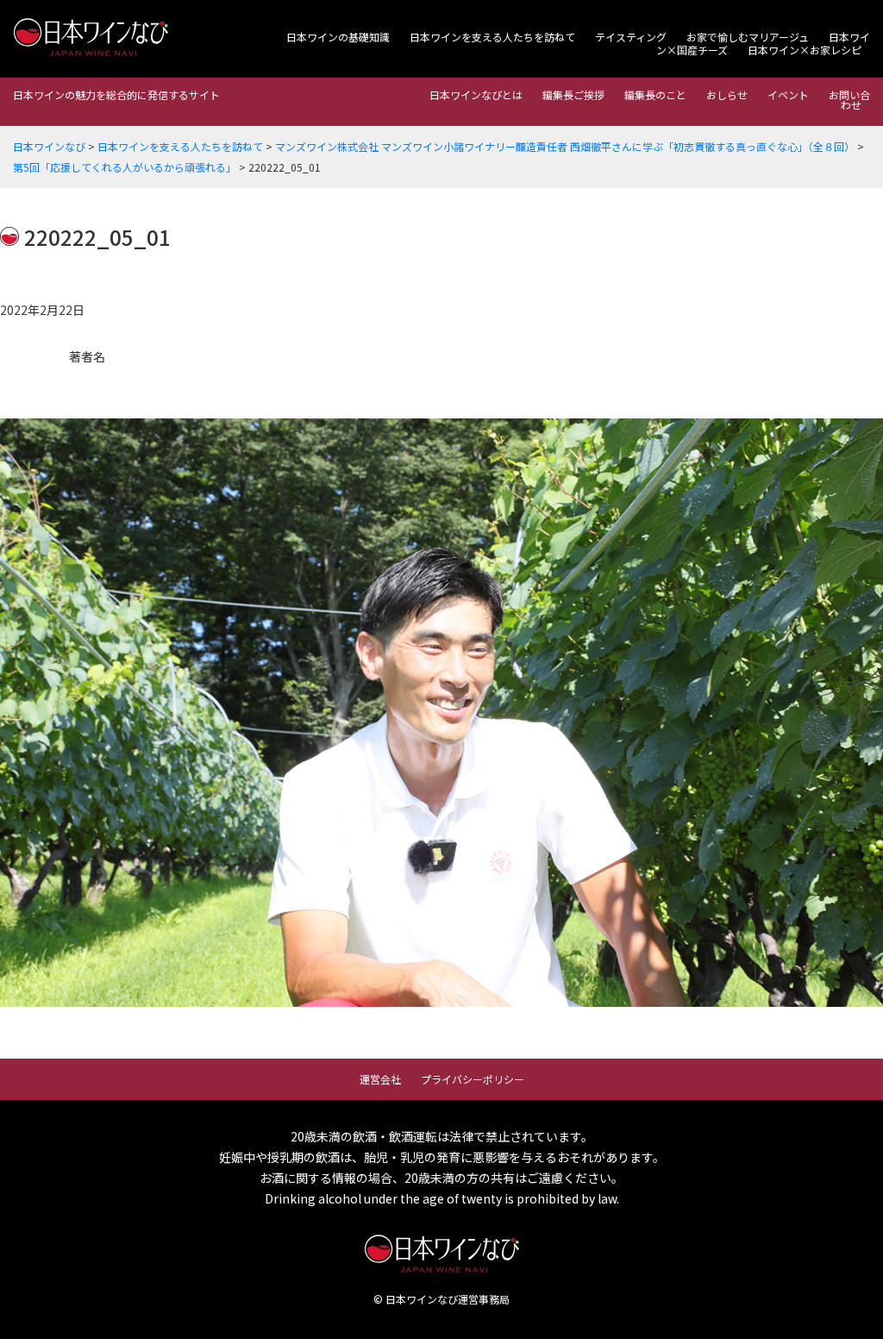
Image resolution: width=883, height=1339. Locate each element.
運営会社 (380, 1079)
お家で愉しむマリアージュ (747, 36)
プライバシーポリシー (472, 1079)
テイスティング (631, 36)
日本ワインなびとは (476, 94)
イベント (788, 94)
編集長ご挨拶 (573, 94)
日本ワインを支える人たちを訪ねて (492, 36)
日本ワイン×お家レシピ (804, 49)
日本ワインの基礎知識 (338, 36)
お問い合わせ (849, 99)
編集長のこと (655, 94)
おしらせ (727, 94)
